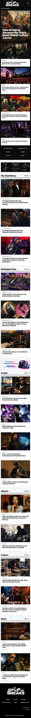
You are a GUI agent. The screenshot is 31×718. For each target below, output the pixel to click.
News (22, 155)
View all (27, 175)
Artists (8, 151)
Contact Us (26, 707)
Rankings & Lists (22, 148)
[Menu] (28, 3)
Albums (23, 151)
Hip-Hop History (8, 148)
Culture (8, 155)
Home (27, 709)
